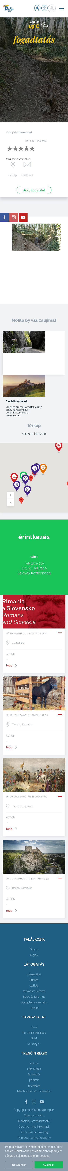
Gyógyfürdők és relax (34, 1002)
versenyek (34, 1044)
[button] (31, 478)
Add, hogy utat (34, 190)
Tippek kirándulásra (34, 1032)
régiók (34, 955)
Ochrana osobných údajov (34, 1137)
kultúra (34, 980)
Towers (34, 1008)
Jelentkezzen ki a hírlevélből (34, 1091)
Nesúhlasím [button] (19, 1164)
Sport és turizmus (34, 996)
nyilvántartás (37, 8)
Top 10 (34, 949)
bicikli (34, 1038)
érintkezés (27, 175)
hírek (34, 1027)
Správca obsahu (34, 1115)
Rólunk (34, 1063)
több (9, 665)
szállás (34, 985)
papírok (34, 1080)
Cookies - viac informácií (34, 1126)
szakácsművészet (34, 991)
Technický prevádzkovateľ (34, 1121)
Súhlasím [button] (48, 1164)
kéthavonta (34, 1069)
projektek (34, 1085)
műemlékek (34, 974)
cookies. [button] (45, 1155)
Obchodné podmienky (34, 1132)
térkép (13, 175)
